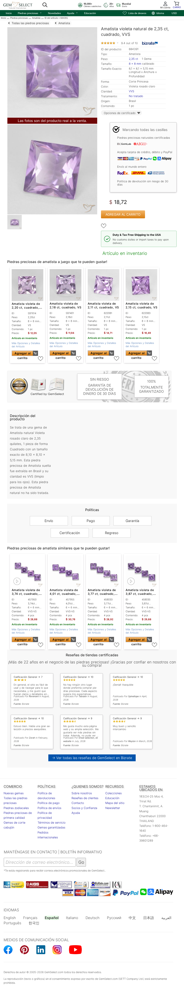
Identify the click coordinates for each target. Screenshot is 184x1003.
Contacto (78, 803)
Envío (49, 521)
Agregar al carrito (123, 214)
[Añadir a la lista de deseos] (103, 226)
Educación (90, 13)
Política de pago (48, 803)
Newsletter (112, 808)
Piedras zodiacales (16, 808)
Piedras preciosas (30, 13)
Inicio (9, 13)
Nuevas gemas (14, 793)
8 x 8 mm (135, 63)
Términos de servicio (51, 822)
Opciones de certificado (119, 113)
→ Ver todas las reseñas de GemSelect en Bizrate (92, 758)
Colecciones (113, 793)
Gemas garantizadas (51, 827)
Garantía (132, 521)
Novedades (54, 13)
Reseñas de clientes (85, 798)
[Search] (45, 5)
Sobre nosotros (82, 793)
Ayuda (72, 13)
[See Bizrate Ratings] (150, 43)
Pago (91, 521)
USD (174, 13)
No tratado (136, 96)
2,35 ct (134, 59)
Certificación (69, 533)
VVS (131, 91)
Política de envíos (49, 808)
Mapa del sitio (114, 803)
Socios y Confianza (84, 808)
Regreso (111, 533)
